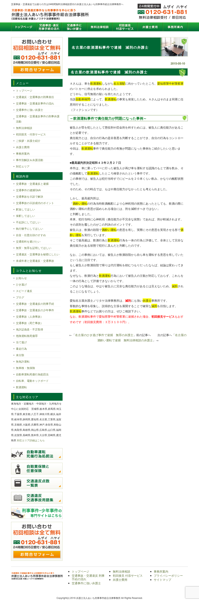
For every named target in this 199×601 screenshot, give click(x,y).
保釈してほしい (25, 216)
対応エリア (23, 166)
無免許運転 (23, 361)
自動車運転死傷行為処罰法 (32, 374)
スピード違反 (24, 291)
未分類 (20, 355)
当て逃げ (21, 342)
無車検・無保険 (25, 368)
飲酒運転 (21, 387)
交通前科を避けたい (28, 241)
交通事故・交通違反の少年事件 (35, 310)
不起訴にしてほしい (28, 222)
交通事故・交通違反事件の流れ (35, 103)
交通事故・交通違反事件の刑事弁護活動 (37, 118)
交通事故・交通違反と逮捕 (32, 184)
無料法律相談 (99, 26)
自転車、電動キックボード (32, 381)
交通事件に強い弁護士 (74, 26)
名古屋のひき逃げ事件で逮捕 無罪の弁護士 (104, 335)
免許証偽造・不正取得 (29, 329)
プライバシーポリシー (168, 575)
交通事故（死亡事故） (29, 323)
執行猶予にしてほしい (29, 228)
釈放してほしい (25, 209)
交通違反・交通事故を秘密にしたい (37, 254)
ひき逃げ (21, 284)
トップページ (23, 26)
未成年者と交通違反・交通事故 (35, 261)
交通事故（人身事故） (29, 316)
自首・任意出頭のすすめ (31, 235)
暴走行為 (21, 348)
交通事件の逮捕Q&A (28, 190)
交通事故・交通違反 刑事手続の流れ (49, 26)
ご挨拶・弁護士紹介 (28, 141)
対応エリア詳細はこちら (31, 440)
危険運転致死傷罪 (27, 336)
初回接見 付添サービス (124, 26)
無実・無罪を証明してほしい (33, 248)
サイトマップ (162, 579)
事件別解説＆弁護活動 (29, 160)
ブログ (20, 297)
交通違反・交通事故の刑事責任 (35, 97)
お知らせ (21, 278)
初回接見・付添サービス (31, 134)
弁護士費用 (150, 26)
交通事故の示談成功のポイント (35, 203)
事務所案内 (175, 26)
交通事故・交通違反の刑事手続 (35, 304)
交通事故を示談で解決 (29, 196)
